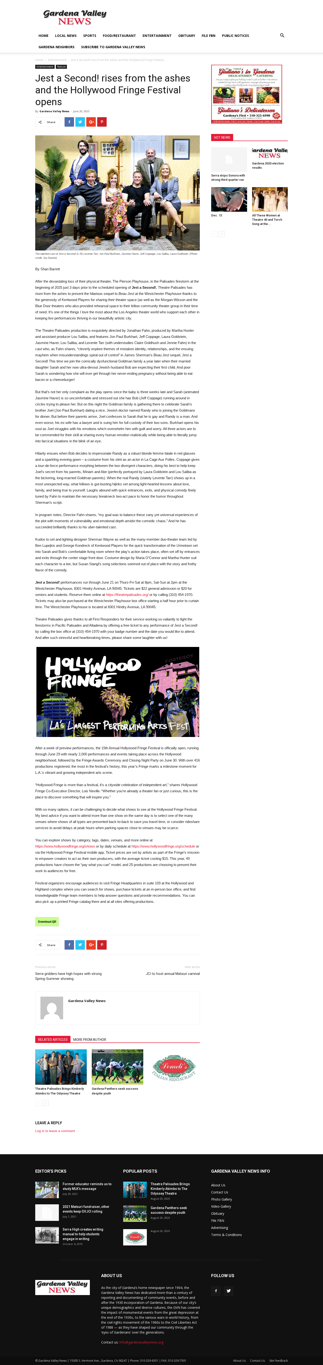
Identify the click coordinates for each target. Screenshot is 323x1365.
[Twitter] (228, 1291)
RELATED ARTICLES (53, 1040)
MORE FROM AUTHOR (89, 1040)
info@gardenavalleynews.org (141, 1342)
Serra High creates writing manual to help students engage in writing (83, 1234)
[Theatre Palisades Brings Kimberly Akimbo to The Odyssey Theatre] (61, 1067)
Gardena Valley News (54, 111)
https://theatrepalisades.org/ (127, 595)
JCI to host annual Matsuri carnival (173, 974)
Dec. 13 (216, 215)
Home (43, 35)
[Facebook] (216, 1291)
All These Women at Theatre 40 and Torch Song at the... (267, 220)
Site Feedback (278, 1361)
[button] (282, 36)
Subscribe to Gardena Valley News (113, 47)
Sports (89, 35)
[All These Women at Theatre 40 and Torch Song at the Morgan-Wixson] (270, 199)
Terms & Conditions (226, 1234)
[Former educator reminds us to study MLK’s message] (47, 1190)
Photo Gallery (221, 1199)
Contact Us (219, 1192)
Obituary (186, 35)
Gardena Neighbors (56, 47)
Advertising (219, 1227)
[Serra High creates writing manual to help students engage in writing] (47, 1235)
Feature (61, 66)
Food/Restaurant (119, 35)
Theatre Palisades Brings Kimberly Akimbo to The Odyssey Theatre (170, 1188)
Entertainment (157, 35)
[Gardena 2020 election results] (270, 153)
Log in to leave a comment (55, 1131)
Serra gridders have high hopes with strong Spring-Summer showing (68, 976)
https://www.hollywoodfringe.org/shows (65, 846)
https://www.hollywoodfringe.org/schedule (163, 846)
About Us (218, 1185)
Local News (66, 35)
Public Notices (235, 35)
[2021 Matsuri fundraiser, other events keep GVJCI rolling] (47, 1212)
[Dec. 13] (229, 199)
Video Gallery (221, 1206)
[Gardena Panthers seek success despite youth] (117, 1067)
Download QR (47, 921)
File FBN (208, 35)
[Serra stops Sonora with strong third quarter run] (229, 159)
